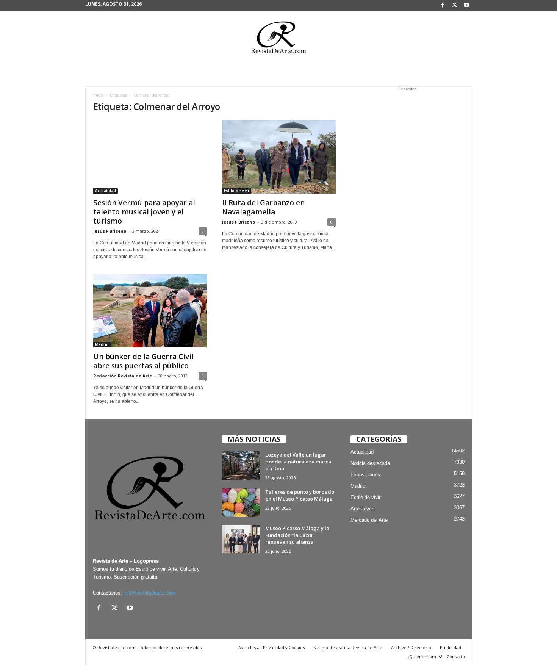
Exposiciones (365, 474)
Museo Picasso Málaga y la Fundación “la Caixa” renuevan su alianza (297, 535)
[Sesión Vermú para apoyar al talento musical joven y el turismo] (150, 157)
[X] (454, 5)
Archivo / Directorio (411, 647)
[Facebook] (442, 5)
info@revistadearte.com (150, 593)
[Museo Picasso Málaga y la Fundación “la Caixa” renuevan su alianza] (241, 539)
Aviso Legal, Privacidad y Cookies (271, 647)
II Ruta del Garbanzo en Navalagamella (263, 207)
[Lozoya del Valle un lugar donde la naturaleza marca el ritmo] (241, 465)
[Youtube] (466, 5)
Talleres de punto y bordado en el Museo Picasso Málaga (299, 495)
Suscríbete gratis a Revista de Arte (347, 647)
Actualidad (105, 190)
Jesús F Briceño (109, 231)
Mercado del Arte (369, 520)
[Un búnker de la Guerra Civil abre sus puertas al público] (150, 310)
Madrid (102, 344)
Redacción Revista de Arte (122, 376)
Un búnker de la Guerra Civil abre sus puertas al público (143, 361)
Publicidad (450, 647)
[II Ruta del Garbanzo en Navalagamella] (279, 157)
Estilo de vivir (236, 190)
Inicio (98, 95)
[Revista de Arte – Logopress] (278, 39)
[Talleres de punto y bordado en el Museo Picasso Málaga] (241, 502)
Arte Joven (362, 509)
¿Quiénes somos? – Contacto (436, 656)
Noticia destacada (370, 463)
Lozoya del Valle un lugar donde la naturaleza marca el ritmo (298, 461)
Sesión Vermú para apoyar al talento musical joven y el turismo (144, 212)
